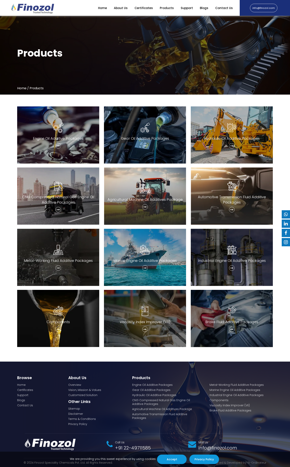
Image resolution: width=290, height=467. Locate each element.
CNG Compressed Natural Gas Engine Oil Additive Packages (161, 402)
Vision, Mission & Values (84, 390)
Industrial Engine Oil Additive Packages (237, 395)
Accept (172, 459)
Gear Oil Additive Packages (151, 390)
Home (102, 8)
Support (187, 8)
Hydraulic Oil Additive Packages (154, 395)
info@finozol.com (264, 8)
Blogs (204, 8)
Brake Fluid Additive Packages (230, 410)
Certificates (144, 8)
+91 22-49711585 (133, 448)
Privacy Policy (77, 424)
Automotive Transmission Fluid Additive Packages (159, 416)
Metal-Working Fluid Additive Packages (237, 385)
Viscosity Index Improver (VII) (230, 405)
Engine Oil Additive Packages (152, 385)
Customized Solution (82, 395)
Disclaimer (75, 414)
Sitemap (74, 409)
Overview (74, 385)
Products (167, 8)
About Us (121, 8)
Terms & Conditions (82, 419)
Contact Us (224, 8)
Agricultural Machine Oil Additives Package (162, 409)
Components (219, 400)
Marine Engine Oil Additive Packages (235, 390)
